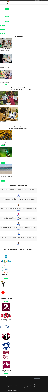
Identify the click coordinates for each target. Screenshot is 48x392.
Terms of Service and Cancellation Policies (10, 385)
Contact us (16, 385)
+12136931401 (36, 0)
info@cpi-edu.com (40, 0)
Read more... (18, 191)
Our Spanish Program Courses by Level (28, 385)
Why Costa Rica (7, 383)
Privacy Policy (7, 386)
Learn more (6, 301)
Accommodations (26, 386)
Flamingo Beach (16, 384)
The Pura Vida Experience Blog (9, 384)
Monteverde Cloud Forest (17, 383)
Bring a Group (35, 384)
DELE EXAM (35, 383)
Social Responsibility (35, 385)
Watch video (3, 144)
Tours (34, 386)
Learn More (6, 84)
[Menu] (41, 2)
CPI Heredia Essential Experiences (27, 384)
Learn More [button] (1, 106)
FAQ (24, 387)
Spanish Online (25, 383)
